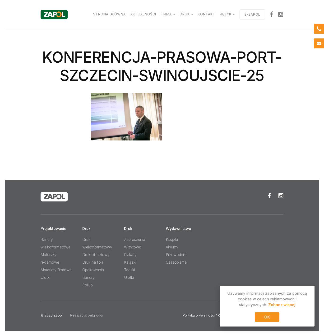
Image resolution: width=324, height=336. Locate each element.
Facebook (269, 195)
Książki (130, 262)
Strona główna (109, 14)
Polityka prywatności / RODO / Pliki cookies (216, 315)
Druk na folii (92, 262)
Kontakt (206, 14)
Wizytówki (133, 247)
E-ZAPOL (252, 14)
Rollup (87, 285)
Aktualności (143, 14)
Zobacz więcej (281, 304)
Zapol (58, 315)
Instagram (280, 14)
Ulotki (45, 277)
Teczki (129, 269)
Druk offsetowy (96, 254)
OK (267, 317)
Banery (88, 277)
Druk (185, 14)
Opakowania (93, 269)
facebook (271, 14)
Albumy (172, 247)
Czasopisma (176, 262)
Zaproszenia (134, 239)
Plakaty (130, 254)
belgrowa (95, 315)
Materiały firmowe (56, 269)
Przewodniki (176, 254)
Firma (166, 14)
